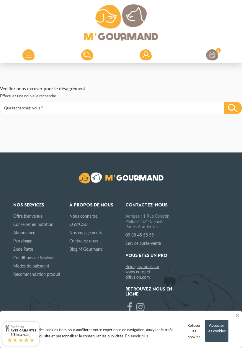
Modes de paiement (31, 266)
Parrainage (22, 241)
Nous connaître (83, 216)
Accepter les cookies (216, 328)
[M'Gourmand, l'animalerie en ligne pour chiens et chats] (121, 21)
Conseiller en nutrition (33, 224)
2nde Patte (23, 249)
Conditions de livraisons (34, 257)
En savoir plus (136, 336)
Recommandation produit (36, 274)
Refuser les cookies (194, 330)
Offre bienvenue (27, 216)
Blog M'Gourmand (86, 249)
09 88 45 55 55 (139, 235)
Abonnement (25, 232)
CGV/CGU (78, 224)
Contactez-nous (83, 241)
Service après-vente (143, 243)
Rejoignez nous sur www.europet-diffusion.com (142, 271)
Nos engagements (85, 232)
